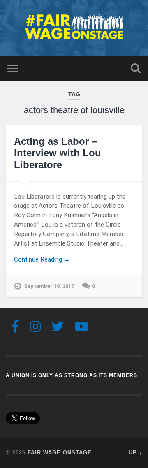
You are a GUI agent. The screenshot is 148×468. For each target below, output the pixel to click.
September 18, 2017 (49, 286)
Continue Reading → (42, 259)
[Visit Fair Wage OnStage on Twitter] (57, 329)
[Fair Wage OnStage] (74, 28)
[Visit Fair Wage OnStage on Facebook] (15, 329)
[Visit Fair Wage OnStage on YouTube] (81, 329)
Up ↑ (135, 452)
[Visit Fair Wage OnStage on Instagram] (35, 329)
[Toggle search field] (136, 68)
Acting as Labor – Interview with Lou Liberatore (57, 153)
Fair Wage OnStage (60, 452)
